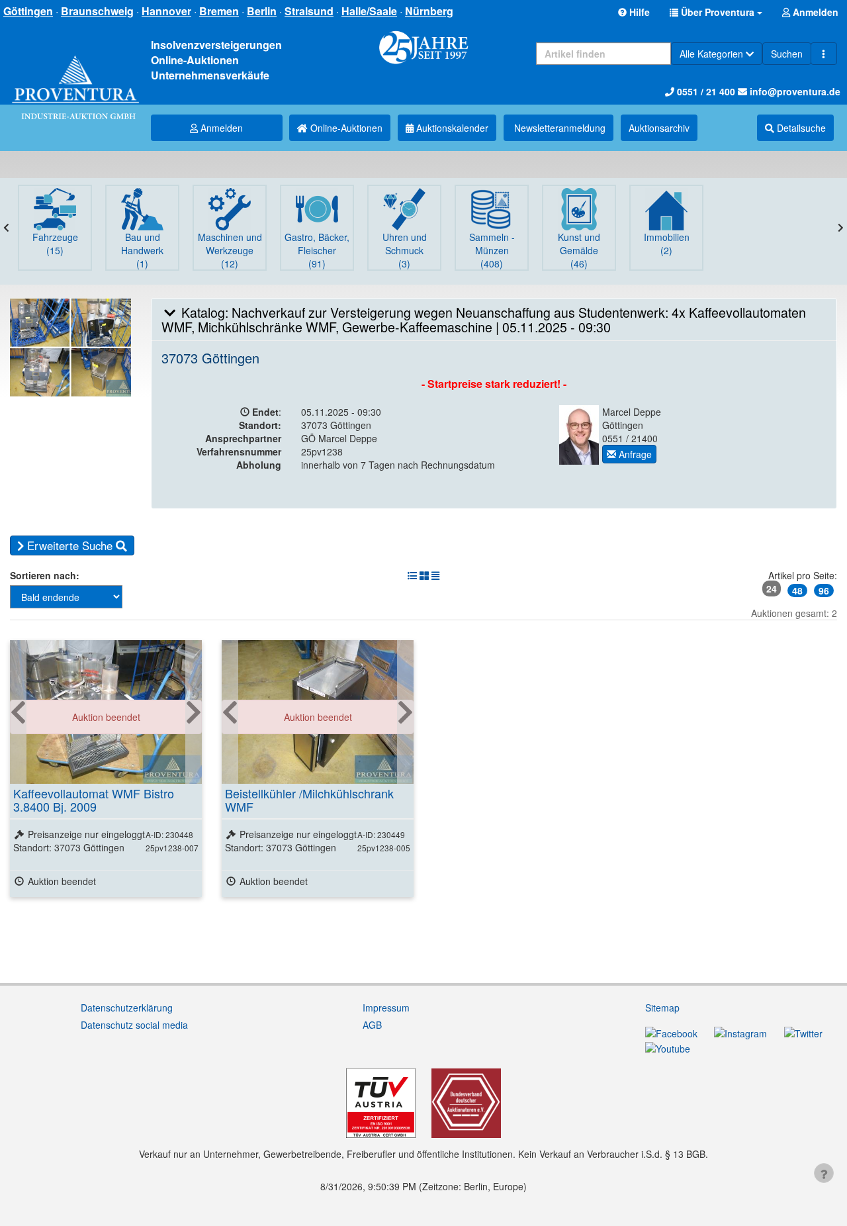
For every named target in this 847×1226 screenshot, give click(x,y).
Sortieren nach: (44, 575)
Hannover (166, 11)
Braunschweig (97, 11)
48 (797, 590)
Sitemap (662, 1007)
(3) (404, 250)
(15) (55, 243)
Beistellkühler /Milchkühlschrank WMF (309, 799)
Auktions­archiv (659, 127)
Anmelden (220, 127)
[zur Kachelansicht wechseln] (424, 575)
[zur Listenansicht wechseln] (412, 575)
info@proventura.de (793, 91)
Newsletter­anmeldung (558, 127)
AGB (372, 1024)
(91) (317, 250)
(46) (579, 250)
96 (824, 590)
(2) (667, 243)
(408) (492, 250)
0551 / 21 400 (704, 91)
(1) (142, 250)
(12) (230, 250)
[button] (716, 12)
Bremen (219, 11)
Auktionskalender (451, 127)
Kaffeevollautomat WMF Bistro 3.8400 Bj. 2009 (93, 799)
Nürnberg (429, 11)
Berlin (262, 11)
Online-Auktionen (345, 127)
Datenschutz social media (134, 1024)
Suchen (787, 53)
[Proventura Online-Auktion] (75, 75)
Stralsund (309, 11)
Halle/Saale (369, 11)
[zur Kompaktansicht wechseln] (435, 575)
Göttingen (28, 11)
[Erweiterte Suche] (824, 53)
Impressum (386, 1007)
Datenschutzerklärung (127, 1007)
